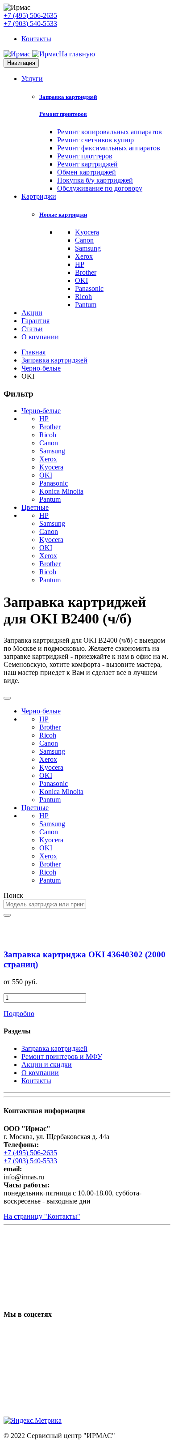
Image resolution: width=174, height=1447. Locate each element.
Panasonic (89, 288)
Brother (85, 272)
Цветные (35, 507)
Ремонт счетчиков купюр (95, 140)
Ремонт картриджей (87, 164)
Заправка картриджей (68, 97)
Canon (84, 240)
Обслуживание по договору (99, 188)
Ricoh (83, 296)
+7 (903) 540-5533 (30, 23)
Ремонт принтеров (63, 114)
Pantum (85, 304)
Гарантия (35, 320)
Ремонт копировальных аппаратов (109, 132)
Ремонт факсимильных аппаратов (108, 148)
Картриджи (38, 196)
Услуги (32, 78)
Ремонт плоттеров (84, 156)
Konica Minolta (61, 491)
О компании (40, 337)
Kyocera (87, 232)
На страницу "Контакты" (42, 1216)
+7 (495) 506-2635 (30, 15)
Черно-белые (41, 368)
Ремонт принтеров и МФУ (61, 1056)
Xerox (84, 256)
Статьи (32, 329)
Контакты (36, 39)
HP (79, 264)
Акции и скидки (46, 1064)
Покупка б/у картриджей (95, 180)
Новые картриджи (63, 214)
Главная (33, 352)
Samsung (88, 248)
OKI (81, 280)
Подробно (19, 1013)
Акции (31, 312)
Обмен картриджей (86, 172)
